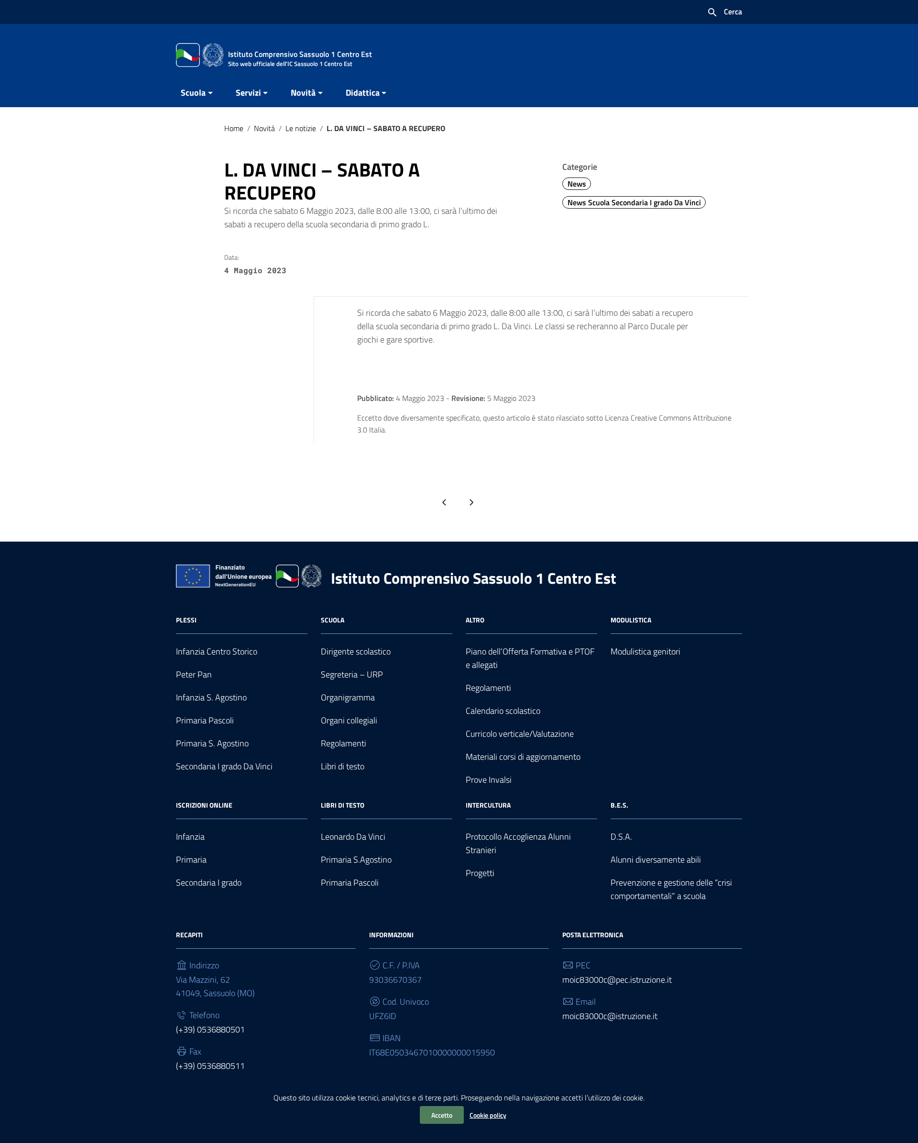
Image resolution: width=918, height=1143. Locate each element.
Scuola (193, 92)
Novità (303, 92)
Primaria (191, 859)
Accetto (441, 1115)
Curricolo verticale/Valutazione (520, 733)
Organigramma (348, 697)
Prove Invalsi (489, 779)
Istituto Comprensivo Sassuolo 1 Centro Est (473, 577)
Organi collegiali (349, 720)
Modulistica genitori (645, 651)
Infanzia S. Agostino (211, 697)
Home (233, 128)
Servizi (248, 92)
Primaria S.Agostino (356, 859)
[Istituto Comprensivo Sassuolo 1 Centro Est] (200, 54)
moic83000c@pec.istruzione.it (617, 979)
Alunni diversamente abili (656, 859)
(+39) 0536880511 (210, 1065)
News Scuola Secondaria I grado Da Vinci (634, 202)
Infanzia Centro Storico (216, 651)
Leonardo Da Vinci (353, 836)
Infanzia (190, 836)
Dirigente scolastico (356, 651)
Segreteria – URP (352, 674)
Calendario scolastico (503, 710)
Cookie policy (488, 1115)
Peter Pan (194, 674)
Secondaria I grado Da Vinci (224, 766)
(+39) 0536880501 (210, 1029)
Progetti (480, 872)
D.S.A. (621, 836)
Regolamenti (343, 743)
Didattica (363, 92)
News (577, 183)
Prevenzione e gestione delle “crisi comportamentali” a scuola (671, 889)
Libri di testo (342, 766)
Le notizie (300, 128)
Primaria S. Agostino (212, 743)
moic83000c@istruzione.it (609, 1016)
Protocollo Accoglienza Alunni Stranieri (518, 843)
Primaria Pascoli (205, 720)
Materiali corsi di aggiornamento (523, 756)
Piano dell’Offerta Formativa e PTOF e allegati (530, 658)
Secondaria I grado (208, 882)
